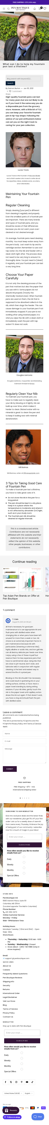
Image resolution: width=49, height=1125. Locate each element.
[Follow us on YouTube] (27, 1082)
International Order (11, 993)
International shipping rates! (24, 789)
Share (8, 94)
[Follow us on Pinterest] (21, 1082)
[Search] (8, 9)
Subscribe (24, 845)
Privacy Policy (17, 723)
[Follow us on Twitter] (11, 1082)
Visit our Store (9, 1001)
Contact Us (8, 1017)
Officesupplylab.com (31, 473)
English (27, 1093)
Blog (5, 1005)
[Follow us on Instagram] (16, 1082)
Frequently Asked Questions (15, 973)
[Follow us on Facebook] (5, 1082)
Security (6, 985)
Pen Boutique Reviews (12, 977)
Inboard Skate (34, 176)
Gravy (32, 383)
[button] (34, 8)
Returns (6, 989)
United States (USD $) (12, 1093)
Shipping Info (8, 981)
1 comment (17, 91)
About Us (7, 966)
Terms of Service (34, 723)
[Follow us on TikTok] (32, 1082)
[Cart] (40, 8)
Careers (6, 969)
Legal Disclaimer (10, 997)
